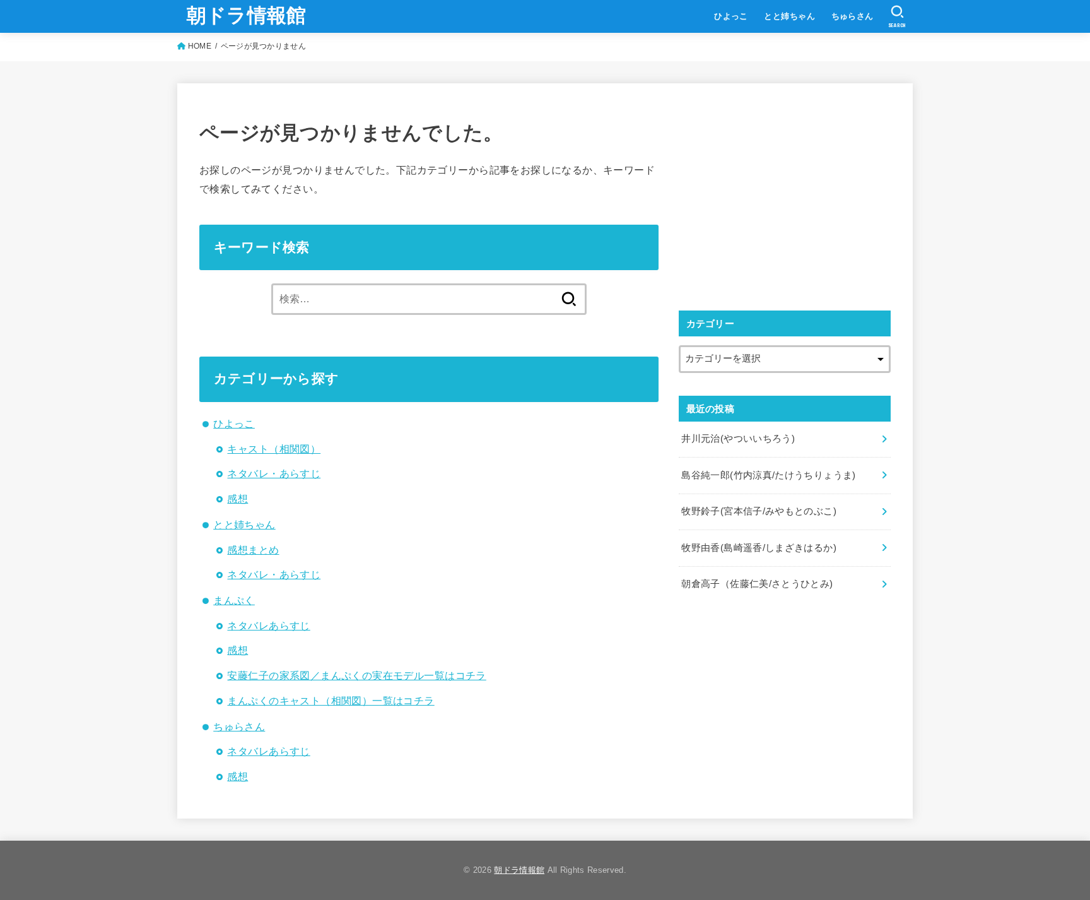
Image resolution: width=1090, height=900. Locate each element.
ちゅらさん (852, 16)
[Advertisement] (785, 193)
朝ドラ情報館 (247, 15)
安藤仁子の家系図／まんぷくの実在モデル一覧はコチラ (356, 675)
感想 (237, 498)
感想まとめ (253, 549)
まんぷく (234, 600)
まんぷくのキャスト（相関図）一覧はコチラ (330, 700)
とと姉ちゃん (789, 16)
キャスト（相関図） (273, 448)
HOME (199, 46)
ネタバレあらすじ (268, 625)
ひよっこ (731, 16)
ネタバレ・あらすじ (273, 473)
